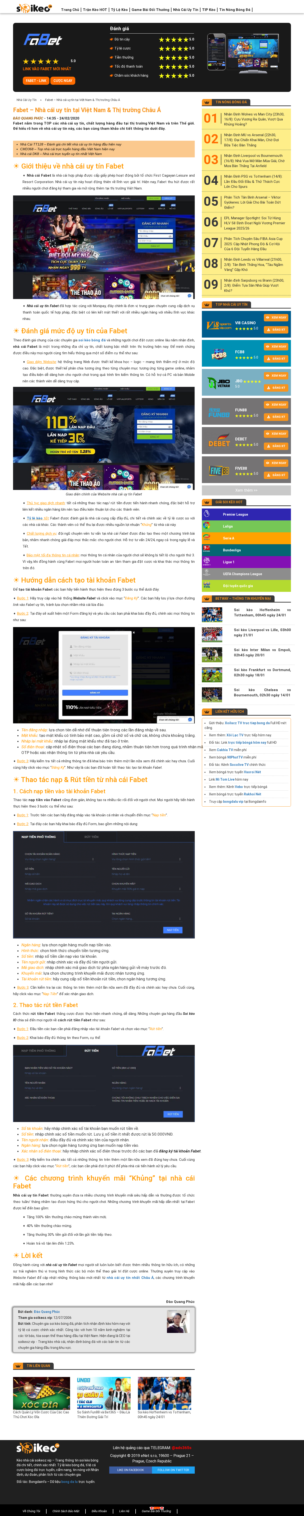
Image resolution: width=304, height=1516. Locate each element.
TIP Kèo (208, 10)
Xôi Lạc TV (235, 735)
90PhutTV (235, 757)
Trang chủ (70, 10)
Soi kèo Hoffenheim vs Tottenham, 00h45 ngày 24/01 (164, 1414)
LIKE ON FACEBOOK (130, 1470)
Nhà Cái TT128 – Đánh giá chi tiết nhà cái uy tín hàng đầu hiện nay (70, 144)
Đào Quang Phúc (47, 1312)
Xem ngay (279, 317)
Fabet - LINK (36, 81)
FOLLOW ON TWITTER (173, 1470)
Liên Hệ (124, 1511)
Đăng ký (278, 329)
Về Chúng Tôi (31, 1511)
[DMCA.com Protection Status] (244, 1473)
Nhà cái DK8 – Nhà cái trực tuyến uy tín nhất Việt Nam (61, 154)
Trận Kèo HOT (95, 10)
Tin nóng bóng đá (234, 10)
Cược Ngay (62, 81)
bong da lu (69, 1482)
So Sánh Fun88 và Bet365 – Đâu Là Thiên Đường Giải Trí (103, 1414)
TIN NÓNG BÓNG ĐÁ (231, 102)
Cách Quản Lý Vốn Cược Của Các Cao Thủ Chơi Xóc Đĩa (41, 1414)
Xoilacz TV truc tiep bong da (247, 723)
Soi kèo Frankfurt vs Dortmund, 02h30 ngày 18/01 (262, 673)
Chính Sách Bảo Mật (65, 1511)
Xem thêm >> (246, 490)
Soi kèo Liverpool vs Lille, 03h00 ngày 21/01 (262, 633)
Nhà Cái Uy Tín (185, 10)
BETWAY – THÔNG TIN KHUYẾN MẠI (243, 598)
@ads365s (181, 1447)
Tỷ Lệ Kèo (119, 10)
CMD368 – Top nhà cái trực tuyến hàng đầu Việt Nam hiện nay (67, 149)
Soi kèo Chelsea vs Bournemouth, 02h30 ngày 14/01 (262, 693)
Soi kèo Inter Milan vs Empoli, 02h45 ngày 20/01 (262, 653)
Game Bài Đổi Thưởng (150, 10)
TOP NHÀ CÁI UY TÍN (231, 304)
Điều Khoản (99, 1511)
